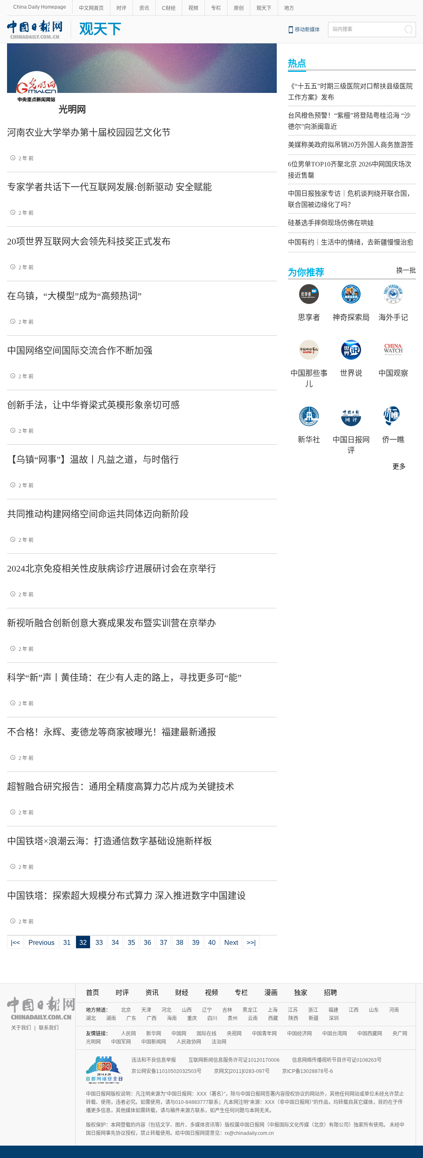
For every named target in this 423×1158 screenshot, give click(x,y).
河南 (394, 1010)
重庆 (192, 1018)
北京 (126, 1010)
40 (212, 942)
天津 (146, 1010)
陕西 (293, 1018)
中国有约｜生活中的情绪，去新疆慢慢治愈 (350, 242)
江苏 (293, 1010)
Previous (42, 942)
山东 (374, 1010)
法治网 (219, 1042)
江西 (354, 1010)
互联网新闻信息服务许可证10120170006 (234, 1060)
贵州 (233, 1018)
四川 (212, 1018)
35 (131, 942)
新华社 (309, 440)
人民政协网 (188, 1042)
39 (196, 942)
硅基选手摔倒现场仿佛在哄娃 (331, 222)
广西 (152, 1018)
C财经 (169, 8)
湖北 (91, 1018)
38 (179, 942)
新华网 (153, 1034)
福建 (333, 1010)
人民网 (128, 1034)
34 (115, 942)
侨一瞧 (393, 440)
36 (147, 942)
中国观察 (393, 373)
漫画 (271, 992)
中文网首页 (91, 8)
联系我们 (49, 1028)
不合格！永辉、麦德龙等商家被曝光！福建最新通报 (111, 732)
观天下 (264, 8)
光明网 (93, 1042)
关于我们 (21, 1028)
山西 (187, 1010)
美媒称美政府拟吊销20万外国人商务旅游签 (350, 144)
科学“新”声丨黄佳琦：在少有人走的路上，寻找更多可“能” (124, 677)
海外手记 (393, 317)
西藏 (273, 1018)
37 (163, 942)
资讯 (144, 8)
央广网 (399, 1034)
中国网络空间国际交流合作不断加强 (79, 350)
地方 (289, 8)
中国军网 (121, 1042)
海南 (172, 1018)
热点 (297, 63)
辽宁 (207, 1010)
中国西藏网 (369, 1034)
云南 (253, 1018)
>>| (251, 942)
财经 (181, 992)
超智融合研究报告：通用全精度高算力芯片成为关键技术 (120, 786)
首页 (92, 992)
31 (67, 942)
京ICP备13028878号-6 (307, 1071)
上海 (273, 1010)
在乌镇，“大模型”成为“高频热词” (74, 296)
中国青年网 (264, 1034)
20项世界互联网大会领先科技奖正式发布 (89, 241)
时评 (121, 8)
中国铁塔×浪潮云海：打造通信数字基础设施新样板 (109, 841)
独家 (300, 992)
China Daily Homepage (39, 7)
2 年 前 (26, 158)
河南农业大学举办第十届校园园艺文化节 (89, 132)
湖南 (111, 1018)
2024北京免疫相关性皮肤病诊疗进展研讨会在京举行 (111, 568)
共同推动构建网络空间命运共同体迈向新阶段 (98, 514)
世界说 (351, 373)
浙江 (313, 1010)
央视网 (234, 1034)
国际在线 (206, 1034)
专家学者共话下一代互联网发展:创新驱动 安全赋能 (109, 187)
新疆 (313, 1018)
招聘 (330, 992)
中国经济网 (299, 1034)
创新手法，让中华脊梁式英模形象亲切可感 (93, 405)
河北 (166, 1010)
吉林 (227, 1010)
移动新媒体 (307, 30)
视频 (193, 8)
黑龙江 (249, 1010)
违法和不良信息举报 (153, 1060)
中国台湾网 (334, 1034)
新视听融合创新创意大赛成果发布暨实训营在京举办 (111, 623)
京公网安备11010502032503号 (166, 1071)
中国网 (178, 1034)
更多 (399, 466)
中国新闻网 (153, 1042)
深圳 (334, 1018)
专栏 (216, 8)
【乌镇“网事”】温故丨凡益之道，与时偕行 (93, 459)
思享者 (309, 317)
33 (99, 942)
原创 (239, 8)
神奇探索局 (351, 317)
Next (231, 942)
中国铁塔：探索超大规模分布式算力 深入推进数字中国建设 (126, 895)
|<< (15, 942)
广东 (131, 1018)
